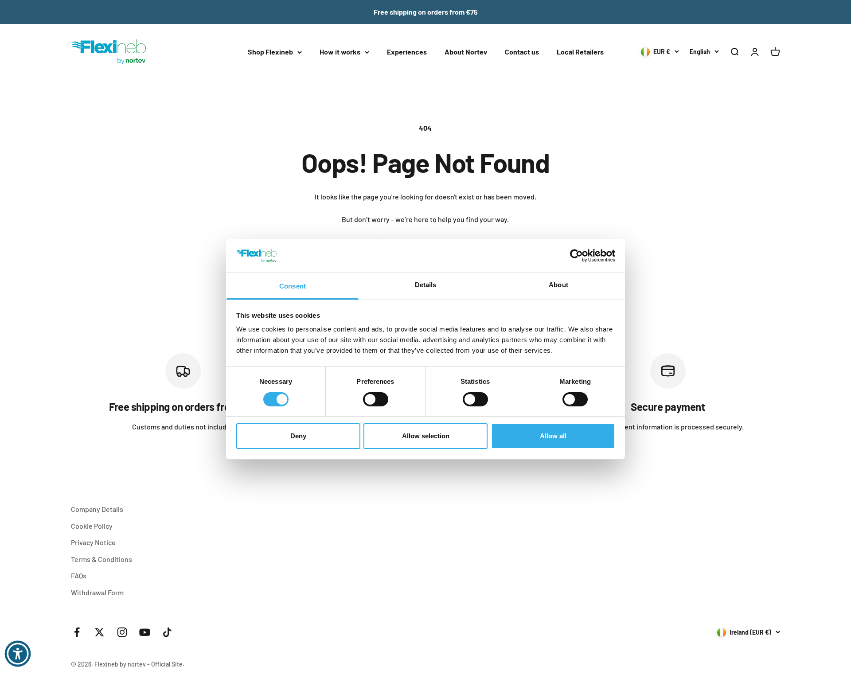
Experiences (407, 51)
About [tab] (558, 285)
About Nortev (466, 51)
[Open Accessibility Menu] (17, 653)
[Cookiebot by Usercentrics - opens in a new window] (576, 255)
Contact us (522, 51)
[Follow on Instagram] (122, 632)
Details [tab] (426, 285)
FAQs (78, 575)
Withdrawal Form (97, 592)
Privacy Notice (93, 542)
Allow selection (425, 436)
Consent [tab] (292, 286)
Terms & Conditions (101, 559)
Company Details (97, 509)
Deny (298, 436)
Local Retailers (580, 51)
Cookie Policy (92, 526)
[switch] (375, 399)
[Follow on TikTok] (167, 632)
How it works (340, 51)
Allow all (553, 436)
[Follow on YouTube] (145, 632)
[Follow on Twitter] (99, 632)
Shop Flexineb (270, 51)
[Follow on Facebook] (77, 632)
